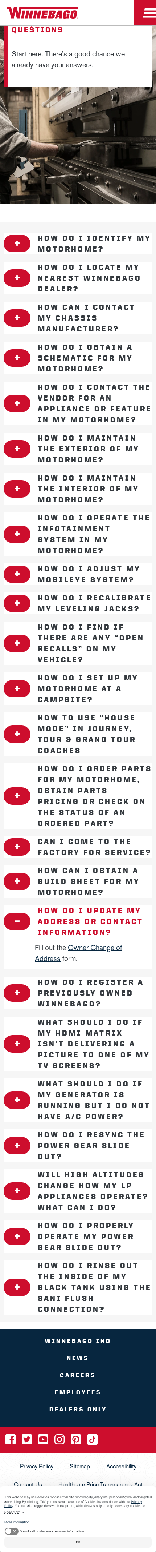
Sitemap (80, 1466)
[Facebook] (11, 1442)
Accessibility (121, 1466)
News (78, 1358)
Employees (78, 1392)
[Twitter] (27, 1442)
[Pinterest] (76, 1442)
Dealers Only (78, 1409)
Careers (78, 1375)
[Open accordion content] (17, 243)
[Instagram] (60, 1442)
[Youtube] (44, 1442)
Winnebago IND (78, 1341)
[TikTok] (92, 1442)
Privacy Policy (36, 1466)
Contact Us (28, 1484)
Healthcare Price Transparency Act (100, 1484)
